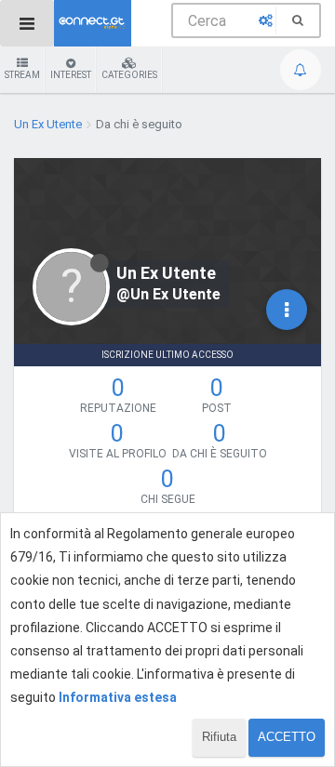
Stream (22, 75)
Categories (129, 75)
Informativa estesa (118, 697)
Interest (70, 75)
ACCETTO (286, 737)
